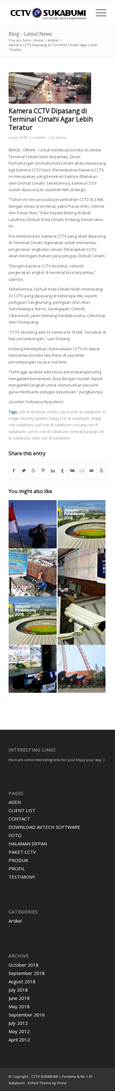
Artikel (40, 137)
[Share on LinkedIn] (53, 471)
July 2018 (18, 990)
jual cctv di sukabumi (53, 424)
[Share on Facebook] (14, 471)
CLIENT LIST (22, 810)
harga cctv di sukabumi (69, 418)
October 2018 (24, 965)
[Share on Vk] (72, 471)
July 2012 (18, 1023)
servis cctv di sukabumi (48, 431)
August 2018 (22, 981)
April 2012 (19, 1040)
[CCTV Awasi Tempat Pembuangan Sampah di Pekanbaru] (32, 572)
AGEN (15, 802)
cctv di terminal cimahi (38, 411)
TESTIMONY (22, 877)
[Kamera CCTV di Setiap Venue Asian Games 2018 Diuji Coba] (81, 524)
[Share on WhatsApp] (33, 471)
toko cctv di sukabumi (51, 437)
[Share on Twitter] (24, 471)
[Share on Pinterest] (43, 471)
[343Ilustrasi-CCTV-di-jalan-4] (50, 88)
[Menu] (98, 12)
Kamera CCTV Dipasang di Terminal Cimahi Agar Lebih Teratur (51, 119)
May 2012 (19, 1031)
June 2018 (19, 998)
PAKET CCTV (22, 852)
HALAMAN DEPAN (28, 843)
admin (61, 137)
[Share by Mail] (92, 471)
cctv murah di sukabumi (80, 411)
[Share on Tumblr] (62, 471)
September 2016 (27, 1015)
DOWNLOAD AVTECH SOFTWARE (44, 827)
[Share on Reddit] (82, 471)
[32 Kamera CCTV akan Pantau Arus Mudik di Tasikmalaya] (32, 669)
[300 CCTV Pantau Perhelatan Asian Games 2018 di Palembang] (32, 620)
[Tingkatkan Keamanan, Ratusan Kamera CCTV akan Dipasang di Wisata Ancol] (81, 669)
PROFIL (17, 868)
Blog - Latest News (30, 33)
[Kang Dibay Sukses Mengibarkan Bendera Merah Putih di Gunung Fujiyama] (32, 524)
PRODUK (18, 860)
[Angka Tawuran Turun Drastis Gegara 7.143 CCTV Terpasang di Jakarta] (81, 572)
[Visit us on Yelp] (101, 471)
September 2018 (27, 973)
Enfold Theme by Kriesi (47, 1083)
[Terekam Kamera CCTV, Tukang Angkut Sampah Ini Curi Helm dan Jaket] (81, 620)
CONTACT (19, 819)
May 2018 (19, 1006)
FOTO (15, 835)
